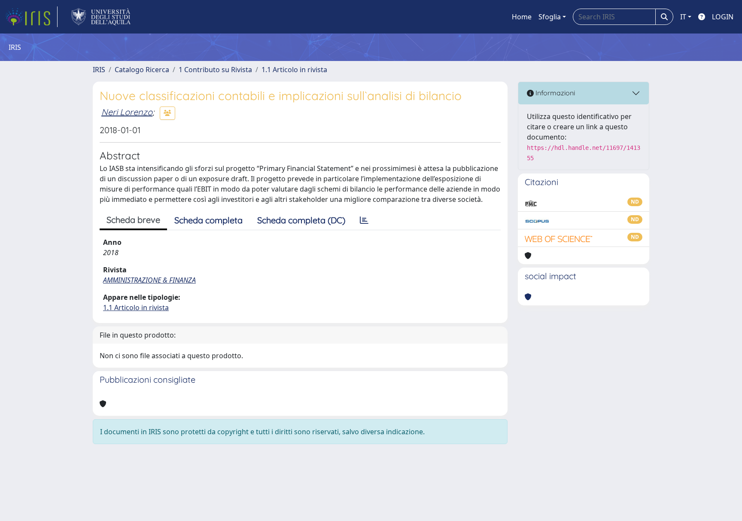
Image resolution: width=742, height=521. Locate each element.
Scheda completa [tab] (208, 220)
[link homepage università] (101, 16)
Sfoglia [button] (549, 16)
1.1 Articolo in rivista (294, 69)
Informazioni (554, 92)
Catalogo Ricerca (142, 69)
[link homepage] (31, 16)
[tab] (364, 220)
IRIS (99, 69)
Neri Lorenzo (126, 112)
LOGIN (722, 16)
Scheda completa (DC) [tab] (301, 220)
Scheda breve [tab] (133, 219)
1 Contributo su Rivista (215, 69)
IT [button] (683, 16)
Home (522, 16)
